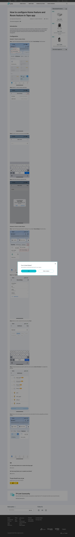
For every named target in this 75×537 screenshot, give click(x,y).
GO (28, 271)
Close (55, 263)
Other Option (46, 271)
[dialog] (37, 268)
